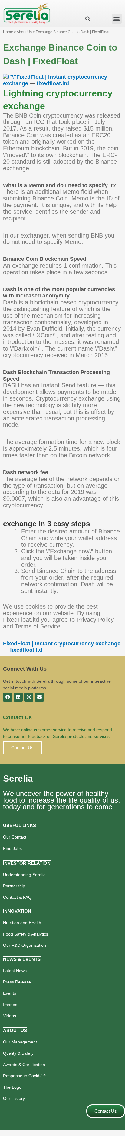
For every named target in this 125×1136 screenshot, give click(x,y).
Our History (14, 1098)
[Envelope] (39, 697)
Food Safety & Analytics (25, 934)
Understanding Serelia (24, 874)
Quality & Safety (18, 1053)
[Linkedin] (18, 697)
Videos (9, 1015)
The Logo (12, 1087)
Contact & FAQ (17, 897)
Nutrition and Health (22, 922)
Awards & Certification (24, 1064)
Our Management (20, 1042)
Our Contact (14, 837)
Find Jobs (12, 848)
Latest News (15, 970)
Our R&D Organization (24, 945)
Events (9, 993)
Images (10, 1004)
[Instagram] (28, 697)
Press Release (17, 982)
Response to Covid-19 (24, 1075)
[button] (117, 19)
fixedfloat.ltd (53, 83)
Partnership (14, 885)
